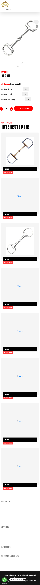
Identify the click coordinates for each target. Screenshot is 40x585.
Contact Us (5, 541)
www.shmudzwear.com (15, 515)
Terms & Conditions (8, 538)
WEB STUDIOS (30, 581)
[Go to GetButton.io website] (4, 583)
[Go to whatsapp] (4, 579)
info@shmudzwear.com (16, 512)
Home (3, 530)
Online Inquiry (6, 536)
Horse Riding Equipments (10, 550)
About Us (4, 533)
